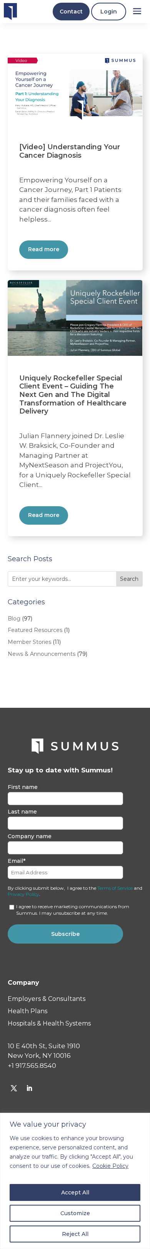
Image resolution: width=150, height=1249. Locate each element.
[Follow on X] (14, 1088)
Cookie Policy (110, 1165)
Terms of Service (115, 888)
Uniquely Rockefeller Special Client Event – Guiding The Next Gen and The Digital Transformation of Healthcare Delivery (73, 394)
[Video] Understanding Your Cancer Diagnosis (69, 151)
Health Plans (27, 1011)
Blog (14, 618)
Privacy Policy (23, 894)
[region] (75, 1181)
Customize (75, 1213)
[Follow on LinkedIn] (29, 1088)
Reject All (75, 1234)
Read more (43, 249)
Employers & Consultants (46, 998)
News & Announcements (41, 653)
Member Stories (29, 642)
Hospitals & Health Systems (49, 1023)
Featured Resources (35, 630)
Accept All (75, 1192)
